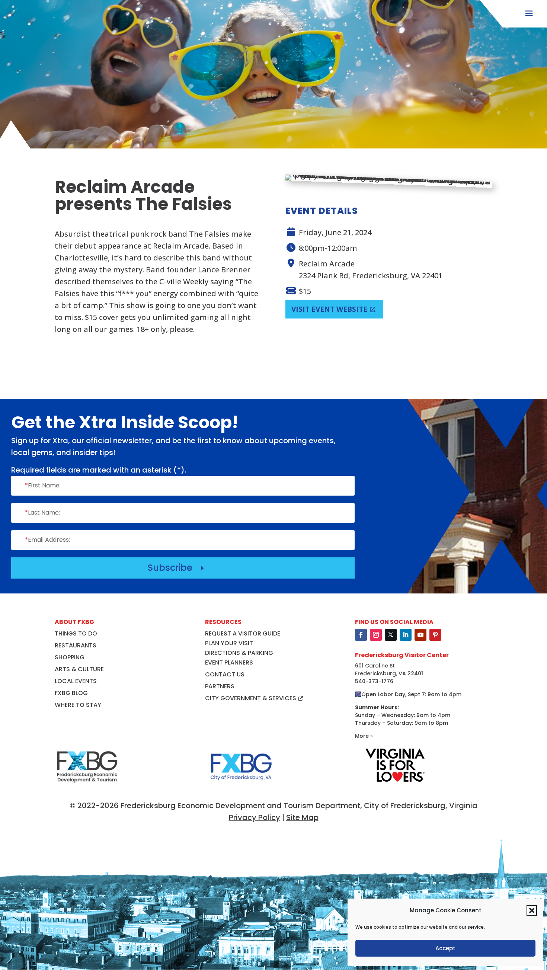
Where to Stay (78, 705)
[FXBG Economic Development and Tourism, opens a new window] (87, 786)
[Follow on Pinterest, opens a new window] (435, 635)
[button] (531, 910)
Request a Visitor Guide (242, 633)
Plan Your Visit (229, 643)
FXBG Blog (71, 693)
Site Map (302, 817)
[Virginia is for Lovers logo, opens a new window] (394, 782)
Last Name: (42, 512)
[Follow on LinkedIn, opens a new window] (406, 635)
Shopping (69, 657)
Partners (219, 686)
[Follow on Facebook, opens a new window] (361, 635)
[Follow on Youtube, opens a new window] (420, 635)
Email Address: (47, 539)
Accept (445, 948)
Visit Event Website (329, 309)
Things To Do (76, 633)
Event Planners (229, 662)
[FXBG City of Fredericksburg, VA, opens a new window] (241, 786)
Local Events (76, 681)
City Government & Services (250, 698)
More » (364, 736)
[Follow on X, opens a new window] (391, 635)
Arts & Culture (79, 669)
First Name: (43, 485)
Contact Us (224, 674)
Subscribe (177, 567)
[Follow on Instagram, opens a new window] (376, 635)
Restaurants (75, 645)
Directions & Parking (239, 653)
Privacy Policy (254, 817)
